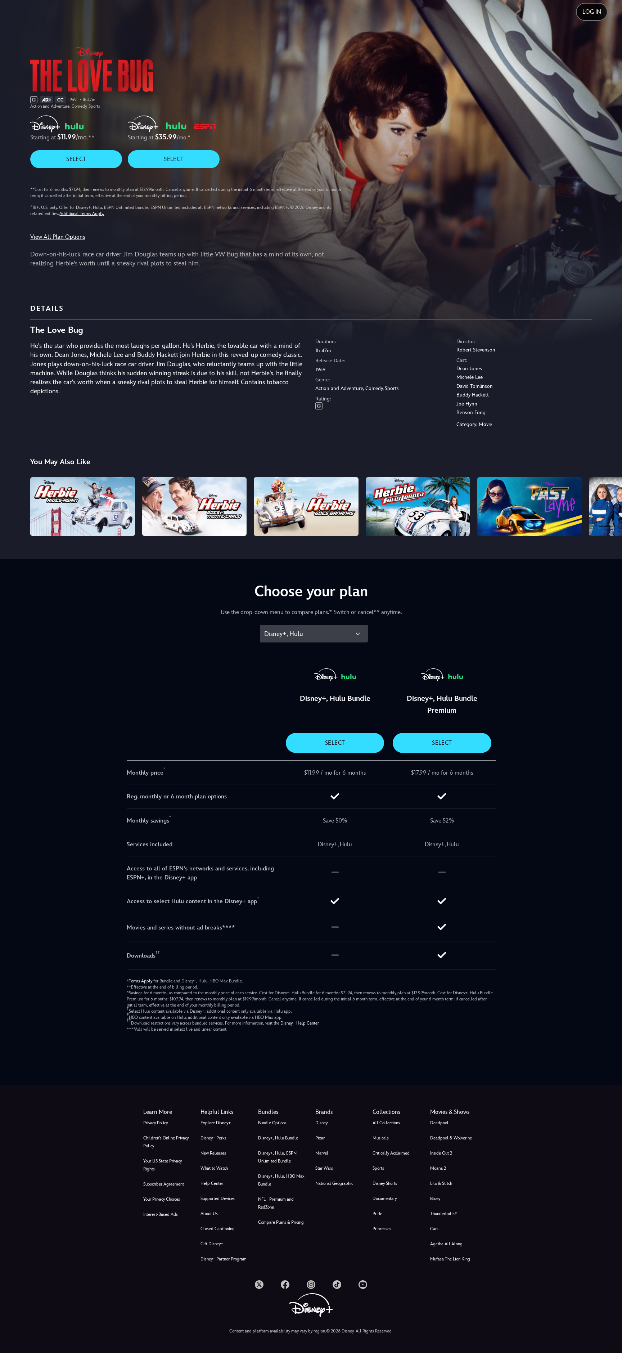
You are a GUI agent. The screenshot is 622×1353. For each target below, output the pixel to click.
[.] (259, 1284)
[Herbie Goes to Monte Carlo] (194, 506)
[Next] (608, 505)
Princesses (382, 1228)
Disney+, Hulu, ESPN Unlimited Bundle (277, 1157)
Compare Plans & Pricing (281, 1222)
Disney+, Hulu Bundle (278, 1138)
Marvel (321, 1153)
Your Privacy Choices (161, 1199)
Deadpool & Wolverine (451, 1138)
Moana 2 (438, 1168)
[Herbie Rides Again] (82, 506)
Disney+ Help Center (299, 1023)
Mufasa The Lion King (450, 1259)
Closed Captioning (217, 1228)
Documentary (385, 1198)
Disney (321, 1122)
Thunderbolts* (443, 1213)
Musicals (381, 1138)
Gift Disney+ (211, 1243)
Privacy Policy (155, 1122)
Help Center (211, 1183)
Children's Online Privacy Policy (166, 1141)
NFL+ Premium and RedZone (276, 1203)
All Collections (386, 1122)
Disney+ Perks (213, 1138)
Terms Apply (140, 981)
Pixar (320, 1138)
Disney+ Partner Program (223, 1259)
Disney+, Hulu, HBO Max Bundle (281, 1180)
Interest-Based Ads (160, 1214)
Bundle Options (272, 1122)
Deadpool (439, 1122)
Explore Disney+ (215, 1122)
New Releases (213, 1153)
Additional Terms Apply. (81, 213)
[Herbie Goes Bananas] (306, 506)
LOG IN (591, 11)
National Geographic (334, 1183)
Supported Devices (217, 1198)
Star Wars (324, 1168)
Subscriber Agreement (163, 1184)
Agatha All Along (446, 1243)
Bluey (435, 1198)
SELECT (76, 159)
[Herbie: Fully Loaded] (418, 506)
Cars (434, 1228)
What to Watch (214, 1168)
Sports (378, 1168)
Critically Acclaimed (391, 1153)
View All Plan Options (57, 236)
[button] (224, 1112)
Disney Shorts (385, 1183)
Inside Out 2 (441, 1153)
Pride (377, 1213)
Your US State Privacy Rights (162, 1165)
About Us (209, 1213)
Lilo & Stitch (441, 1183)
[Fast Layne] (529, 506)
